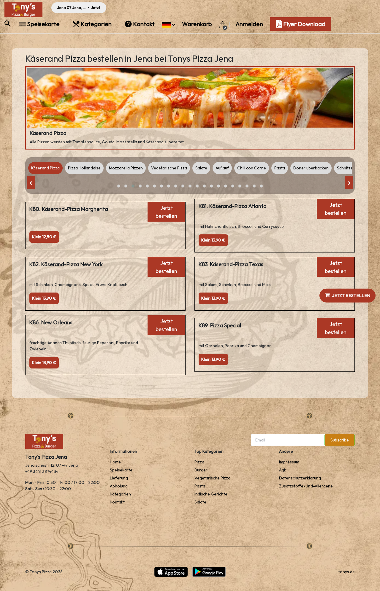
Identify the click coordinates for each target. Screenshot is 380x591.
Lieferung (119, 478)
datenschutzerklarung (300, 478)
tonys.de (346, 571)
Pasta (199, 486)
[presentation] (31, 182)
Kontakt (144, 24)
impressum (289, 462)
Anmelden (249, 24)
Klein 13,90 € (213, 240)
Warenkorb (197, 24)
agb (282, 470)
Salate (200, 502)
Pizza (199, 462)
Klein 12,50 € (44, 236)
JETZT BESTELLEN (351, 295)
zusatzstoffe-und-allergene (306, 486)
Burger (201, 470)
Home (115, 462)
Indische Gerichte (210, 494)
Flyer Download (303, 24)
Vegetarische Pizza (212, 478)
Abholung (119, 486)
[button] (168, 24)
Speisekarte (43, 24)
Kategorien (96, 24)
